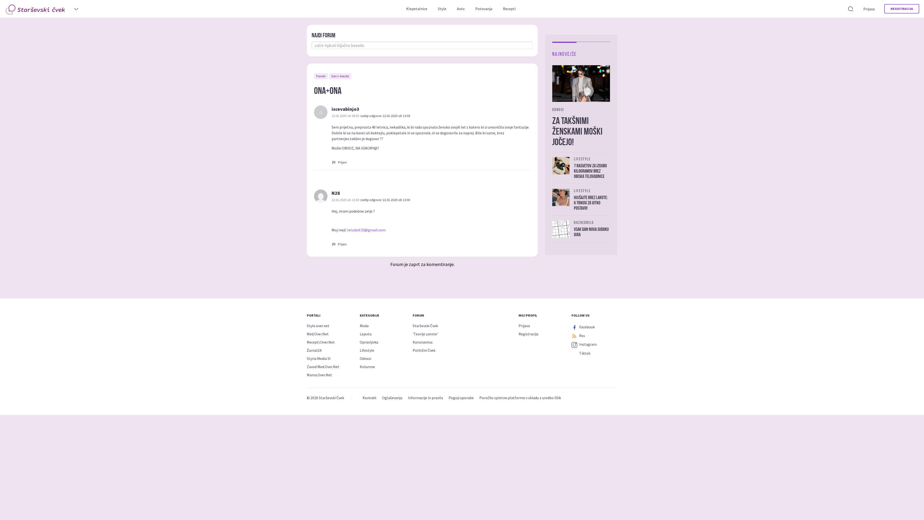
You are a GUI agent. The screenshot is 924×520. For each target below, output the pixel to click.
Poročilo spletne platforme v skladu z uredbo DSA (520, 397)
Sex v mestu (340, 76)
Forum (321, 76)
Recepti (509, 8)
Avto (461, 8)
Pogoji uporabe (461, 397)
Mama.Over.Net (319, 374)
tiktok (584, 353)
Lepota (366, 334)
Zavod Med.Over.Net (323, 366)
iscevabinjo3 (345, 109)
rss (581, 335)
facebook (586, 327)
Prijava (869, 8)
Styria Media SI (319, 358)
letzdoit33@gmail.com (366, 230)
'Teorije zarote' (425, 334)
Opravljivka (369, 342)
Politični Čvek (424, 350)
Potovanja (483, 8)
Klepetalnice (416, 8)
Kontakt (370, 397)
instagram (587, 344)
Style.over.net (318, 325)
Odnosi (365, 358)
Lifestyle (367, 350)
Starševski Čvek (425, 325)
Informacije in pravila (425, 397)
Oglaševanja (392, 397)
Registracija (902, 8)
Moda (364, 325)
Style (442, 8)
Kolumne (367, 366)
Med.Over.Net (318, 334)
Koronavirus (423, 342)
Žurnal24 (314, 350)
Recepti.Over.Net (321, 342)
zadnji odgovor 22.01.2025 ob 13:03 (385, 116)
